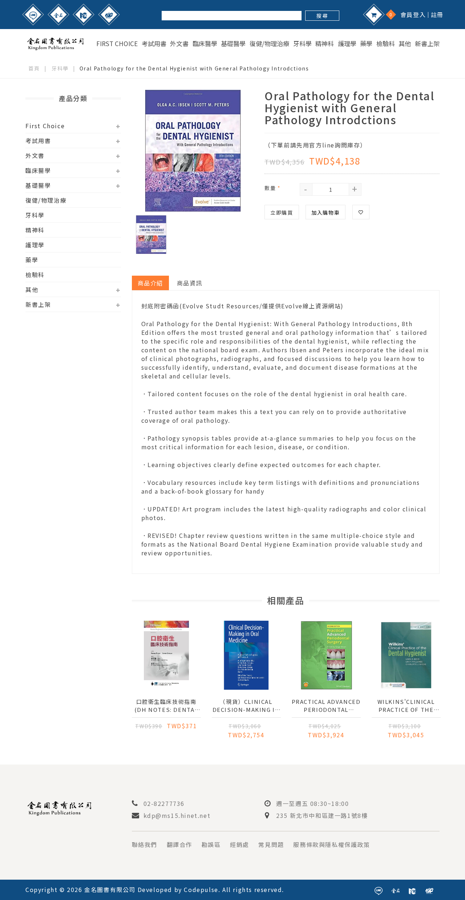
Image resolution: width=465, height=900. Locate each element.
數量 (272, 187)
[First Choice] (83, 14)
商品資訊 (189, 283)
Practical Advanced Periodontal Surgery (326, 706)
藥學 (366, 43)
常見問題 (271, 844)
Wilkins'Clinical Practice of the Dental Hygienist (406, 706)
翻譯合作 (179, 844)
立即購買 (281, 212)
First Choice (117, 43)
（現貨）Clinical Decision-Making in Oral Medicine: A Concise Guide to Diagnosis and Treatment (246, 706)
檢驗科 (385, 43)
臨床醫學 (205, 43)
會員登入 (413, 14)
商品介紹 (150, 283)
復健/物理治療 (269, 43)
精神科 (324, 43)
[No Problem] (109, 14)
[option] (193, 151)
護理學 (347, 43)
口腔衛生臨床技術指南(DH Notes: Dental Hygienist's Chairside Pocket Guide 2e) (166, 706)
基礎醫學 (233, 43)
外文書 (179, 43)
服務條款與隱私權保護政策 (331, 844)
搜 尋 (322, 15)
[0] (373, 14)
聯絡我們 (144, 844)
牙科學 (302, 43)
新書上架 (427, 43)
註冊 (437, 14)
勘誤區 (211, 844)
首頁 (34, 68)
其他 (405, 43)
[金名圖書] (58, 14)
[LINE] (33, 14)
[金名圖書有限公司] (55, 42)
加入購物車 (325, 212)
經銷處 (239, 844)
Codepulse (201, 889)
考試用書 (154, 43)
